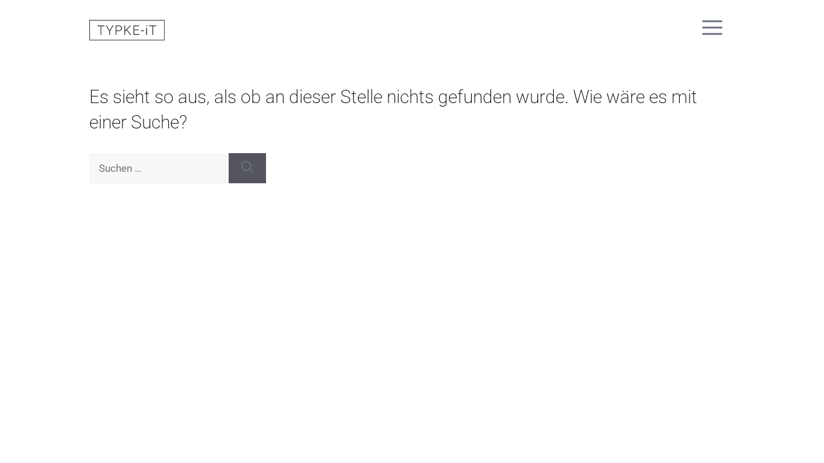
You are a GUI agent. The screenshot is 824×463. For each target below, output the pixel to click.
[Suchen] (247, 168)
